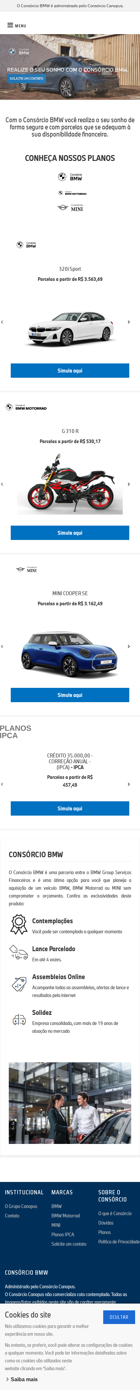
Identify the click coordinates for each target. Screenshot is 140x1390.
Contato (12, 1215)
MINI (56, 1225)
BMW (56, 1206)
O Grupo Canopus (21, 1206)
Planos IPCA (62, 1234)
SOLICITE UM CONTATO (27, 77)
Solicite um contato (68, 1243)
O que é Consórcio (115, 1213)
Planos (104, 1232)
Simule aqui (70, 370)
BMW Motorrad (65, 1215)
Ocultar (119, 1317)
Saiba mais (24, 1379)
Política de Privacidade (119, 1241)
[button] (64, 95)
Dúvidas (105, 1222)
